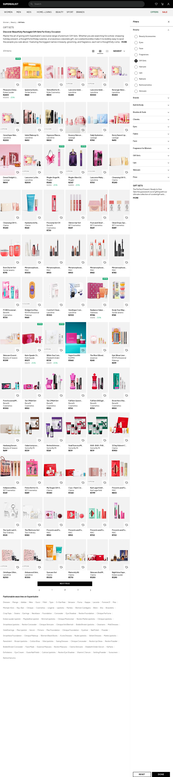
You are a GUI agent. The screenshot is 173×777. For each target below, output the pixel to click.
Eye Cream (19, 652)
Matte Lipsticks (110, 636)
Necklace (36, 613)
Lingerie (51, 608)
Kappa (87, 602)
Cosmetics (40, 608)
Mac (114, 602)
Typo (51, 602)
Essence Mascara (44, 647)
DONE (161, 774)
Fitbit (45, 602)
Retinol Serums (9, 658)
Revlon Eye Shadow (66, 652)
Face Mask (29, 647)
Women (8, 12)
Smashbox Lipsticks (11, 625)
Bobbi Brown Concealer (13, 647)
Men (18, 12)
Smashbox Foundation (12, 636)
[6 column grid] (100, 51)
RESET (142, 774)
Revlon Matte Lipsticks (86, 619)
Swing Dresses (62, 641)
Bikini (95, 608)
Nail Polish (95, 630)
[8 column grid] (107, 51)
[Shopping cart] (162, 4)
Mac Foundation (53, 630)
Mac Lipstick (22, 630)
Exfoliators (7, 652)
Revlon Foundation (86, 613)
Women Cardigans (83, 608)
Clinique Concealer (79, 641)
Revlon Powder (111, 641)
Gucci (37, 602)
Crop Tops (7, 613)
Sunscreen (113, 652)
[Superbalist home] (10, 4)
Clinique (30, 608)
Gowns (17, 613)
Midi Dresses (113, 625)
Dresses (6, 602)
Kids (29, 12)
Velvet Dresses (95, 636)
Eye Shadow (71, 613)
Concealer (58, 613)
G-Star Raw (60, 602)
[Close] (168, 22)
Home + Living (44, 12)
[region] (10, 72)
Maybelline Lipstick (31, 619)
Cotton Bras (35, 641)
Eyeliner (84, 630)
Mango (15, 602)
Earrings (25, 613)
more (135, 198)
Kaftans (110, 647)
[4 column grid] (93, 51)
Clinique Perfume (104, 613)
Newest (117, 51)
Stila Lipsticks (47, 641)
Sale (164, 12)
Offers (154, 12)
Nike (31, 602)
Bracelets (110, 608)
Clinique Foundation (70, 630)
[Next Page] (90, 590)
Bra (101, 608)
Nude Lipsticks (80, 636)
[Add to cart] (18, 85)
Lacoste (96, 602)
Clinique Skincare (46, 625)
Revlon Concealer (29, 625)
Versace (71, 602)
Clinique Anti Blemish (64, 625)
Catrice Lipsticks (49, 652)
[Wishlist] (156, 4)
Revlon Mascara (60, 647)
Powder (105, 630)
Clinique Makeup (31, 636)
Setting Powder (99, 652)
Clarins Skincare (76, 647)
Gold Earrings (8, 630)
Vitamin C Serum (84, 652)
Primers (40, 630)
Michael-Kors (8, 608)
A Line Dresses (66, 636)
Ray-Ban (20, 608)
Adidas (23, 602)
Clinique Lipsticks (105, 619)
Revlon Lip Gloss (95, 641)
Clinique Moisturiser (66, 619)
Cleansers (101, 625)
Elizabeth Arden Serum (94, 647)
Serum (32, 630)
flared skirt (7, 641)
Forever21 (106, 602)
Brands (80, 12)
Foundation (47, 613)
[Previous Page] (39, 590)
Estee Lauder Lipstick (12, 619)
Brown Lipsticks (20, 641)
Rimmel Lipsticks (48, 619)
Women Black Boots (49, 636)
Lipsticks (60, 608)
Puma (79, 602)
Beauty (59, 12)
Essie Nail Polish (32, 652)
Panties (70, 608)
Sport (70, 12)
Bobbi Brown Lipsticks (85, 625)
